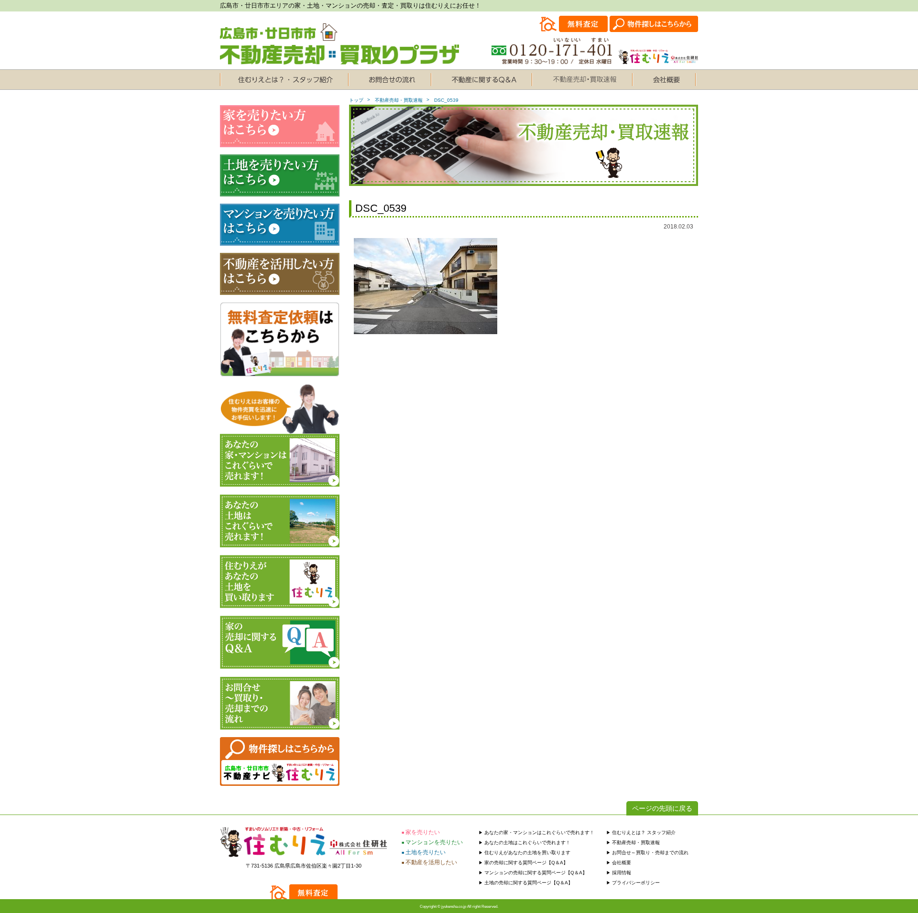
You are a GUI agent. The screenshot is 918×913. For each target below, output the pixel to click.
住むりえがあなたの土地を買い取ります (527, 852)
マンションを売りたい (434, 842)
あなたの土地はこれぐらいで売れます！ (527, 842)
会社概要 (621, 862)
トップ (356, 100)
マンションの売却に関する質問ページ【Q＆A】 (535, 872)
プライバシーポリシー (636, 882)
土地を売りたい (425, 852)
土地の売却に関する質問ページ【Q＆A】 (528, 882)
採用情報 (621, 872)
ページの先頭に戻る (662, 808)
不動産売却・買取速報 (399, 100)
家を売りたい (422, 832)
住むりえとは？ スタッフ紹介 (644, 832)
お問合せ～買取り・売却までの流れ (650, 852)
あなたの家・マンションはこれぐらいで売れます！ (539, 832)
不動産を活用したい (431, 862)
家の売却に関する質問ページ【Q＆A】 (526, 862)
